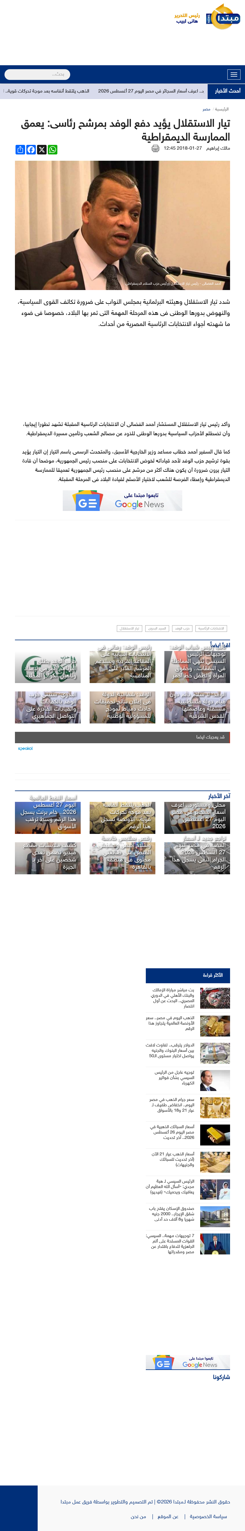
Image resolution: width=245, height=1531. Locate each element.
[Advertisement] (122, 48)
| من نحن (144, 1517)
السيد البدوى (157, 628)
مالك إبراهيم (218, 148)
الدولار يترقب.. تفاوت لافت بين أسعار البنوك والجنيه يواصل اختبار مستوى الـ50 (170, 1051)
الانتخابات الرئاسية (211, 628)
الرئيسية (222, 109)
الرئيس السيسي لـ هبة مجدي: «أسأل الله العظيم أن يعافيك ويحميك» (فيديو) (170, 1187)
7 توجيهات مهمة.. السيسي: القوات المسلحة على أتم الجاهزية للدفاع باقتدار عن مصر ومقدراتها (170, 1244)
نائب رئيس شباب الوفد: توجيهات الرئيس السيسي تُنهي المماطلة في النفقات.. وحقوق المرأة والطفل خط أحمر (197, 661)
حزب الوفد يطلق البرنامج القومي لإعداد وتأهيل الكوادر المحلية (50, 668)
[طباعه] (155, 148)
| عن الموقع (174, 1517)
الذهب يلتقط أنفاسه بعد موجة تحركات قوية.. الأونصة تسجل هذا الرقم (126, 816)
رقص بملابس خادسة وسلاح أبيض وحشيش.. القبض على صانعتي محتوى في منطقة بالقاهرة (123, 853)
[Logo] (184, 16)
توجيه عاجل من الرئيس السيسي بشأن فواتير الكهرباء (174, 1078)
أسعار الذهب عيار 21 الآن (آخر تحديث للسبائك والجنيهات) (173, 1160)
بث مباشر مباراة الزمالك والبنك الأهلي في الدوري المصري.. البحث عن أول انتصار (172, 998)
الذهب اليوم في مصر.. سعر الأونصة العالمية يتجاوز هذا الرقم (170, 1023)
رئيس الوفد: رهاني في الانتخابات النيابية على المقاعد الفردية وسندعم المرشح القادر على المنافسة (123, 661)
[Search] (7, 70)
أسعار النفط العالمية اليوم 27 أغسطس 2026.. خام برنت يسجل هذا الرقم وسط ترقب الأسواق (48, 812)
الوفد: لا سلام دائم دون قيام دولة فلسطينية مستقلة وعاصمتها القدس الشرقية (198, 705)
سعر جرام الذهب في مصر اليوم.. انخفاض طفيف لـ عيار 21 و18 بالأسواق (171, 1105)
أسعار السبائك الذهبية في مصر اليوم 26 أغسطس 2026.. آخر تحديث (172, 1132)
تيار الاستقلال (129, 628)
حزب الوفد (182, 628)
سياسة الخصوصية (210, 1517)
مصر (206, 109)
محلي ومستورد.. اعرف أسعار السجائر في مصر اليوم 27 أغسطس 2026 (199, 816)
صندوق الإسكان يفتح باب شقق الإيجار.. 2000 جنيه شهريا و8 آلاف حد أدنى (171, 1214)
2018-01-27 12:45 (183, 148)
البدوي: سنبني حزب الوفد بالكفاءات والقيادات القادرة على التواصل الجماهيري (51, 705)
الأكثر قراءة (213, 975)
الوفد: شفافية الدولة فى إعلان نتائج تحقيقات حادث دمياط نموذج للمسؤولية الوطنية (122, 705)
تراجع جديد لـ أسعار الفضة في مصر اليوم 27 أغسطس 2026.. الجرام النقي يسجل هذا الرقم (199, 853)
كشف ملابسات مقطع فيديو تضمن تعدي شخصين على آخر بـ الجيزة (49, 856)
